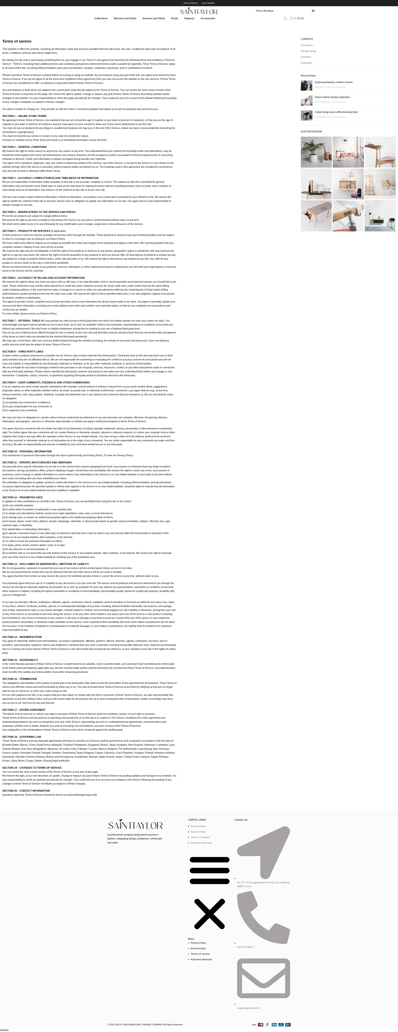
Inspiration (306, 62)
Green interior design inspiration (332, 97)
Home (4, 26)
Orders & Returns (190, 3)
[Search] (285, 18)
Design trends (308, 51)
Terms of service (200, 837)
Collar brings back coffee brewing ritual (336, 112)
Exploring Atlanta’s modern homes (334, 82)
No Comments (338, 87)
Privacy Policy (198, 826)
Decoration (307, 45)
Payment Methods (201, 842)
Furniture (306, 57)
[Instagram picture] (316, 152)
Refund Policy (198, 831)
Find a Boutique (264, 10)
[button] (209, 894)
